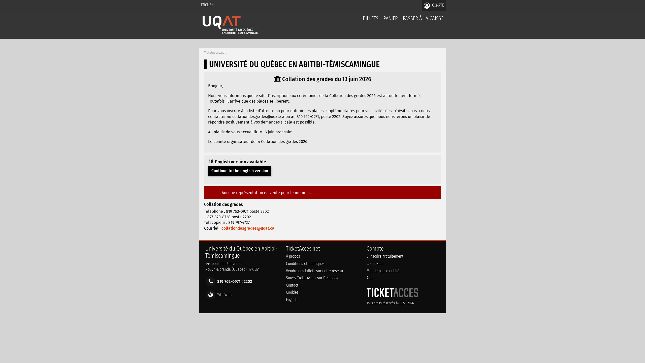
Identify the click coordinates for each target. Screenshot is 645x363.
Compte (437, 5)
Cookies (292, 292)
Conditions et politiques (305, 263)
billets (370, 18)
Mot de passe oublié (383, 270)
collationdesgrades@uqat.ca (247, 228)
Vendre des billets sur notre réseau (314, 270)
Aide (370, 278)
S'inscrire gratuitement (385, 256)
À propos (293, 256)
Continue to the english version (239, 170)
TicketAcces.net (214, 52)
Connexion (375, 263)
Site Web (224, 294)
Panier (390, 18)
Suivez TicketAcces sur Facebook (312, 278)
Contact (292, 285)
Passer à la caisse (423, 18)
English (207, 5)
